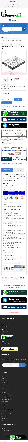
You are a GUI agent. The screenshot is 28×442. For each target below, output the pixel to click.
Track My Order (4, 418)
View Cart (3, 378)
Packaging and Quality (6, 399)
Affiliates (3, 385)
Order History (4, 382)
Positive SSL (3, 441)
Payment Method (5, 397)
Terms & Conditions (5, 404)
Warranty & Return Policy (7, 413)
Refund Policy (4, 416)
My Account (20, 4)
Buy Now (18, 99)
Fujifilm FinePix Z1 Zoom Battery (13, 277)
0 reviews (10, 163)
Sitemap (3, 406)
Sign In (2, 376)
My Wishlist (4, 380)
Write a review (18, 163)
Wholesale (3, 428)
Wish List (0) (11, 4)
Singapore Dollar (13, 1)
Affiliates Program (5, 430)
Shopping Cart (10, 6)
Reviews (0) (19, 170)
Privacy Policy (4, 401)
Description (7, 169)
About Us (3, 392)
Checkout (19, 6)
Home (2, 37)
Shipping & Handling (6, 395)
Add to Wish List (7, 106)
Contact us (3, 420)
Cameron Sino (8, 84)
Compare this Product (19, 106)
